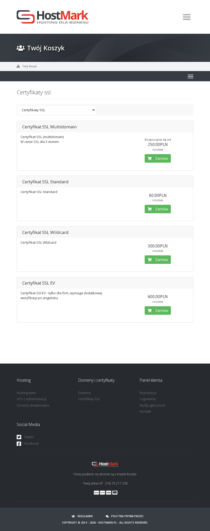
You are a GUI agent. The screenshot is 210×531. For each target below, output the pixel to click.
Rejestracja (148, 392)
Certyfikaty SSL (89, 399)
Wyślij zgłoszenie (152, 405)
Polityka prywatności (127, 516)
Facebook (31, 443)
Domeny (84, 392)
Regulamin (85, 516)
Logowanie (148, 399)
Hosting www (26, 392)
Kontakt (145, 411)
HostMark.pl (107, 522)
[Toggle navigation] (187, 16)
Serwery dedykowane (33, 405)
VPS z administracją (31, 399)
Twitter (29, 437)
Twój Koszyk (30, 66)
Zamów (161, 158)
